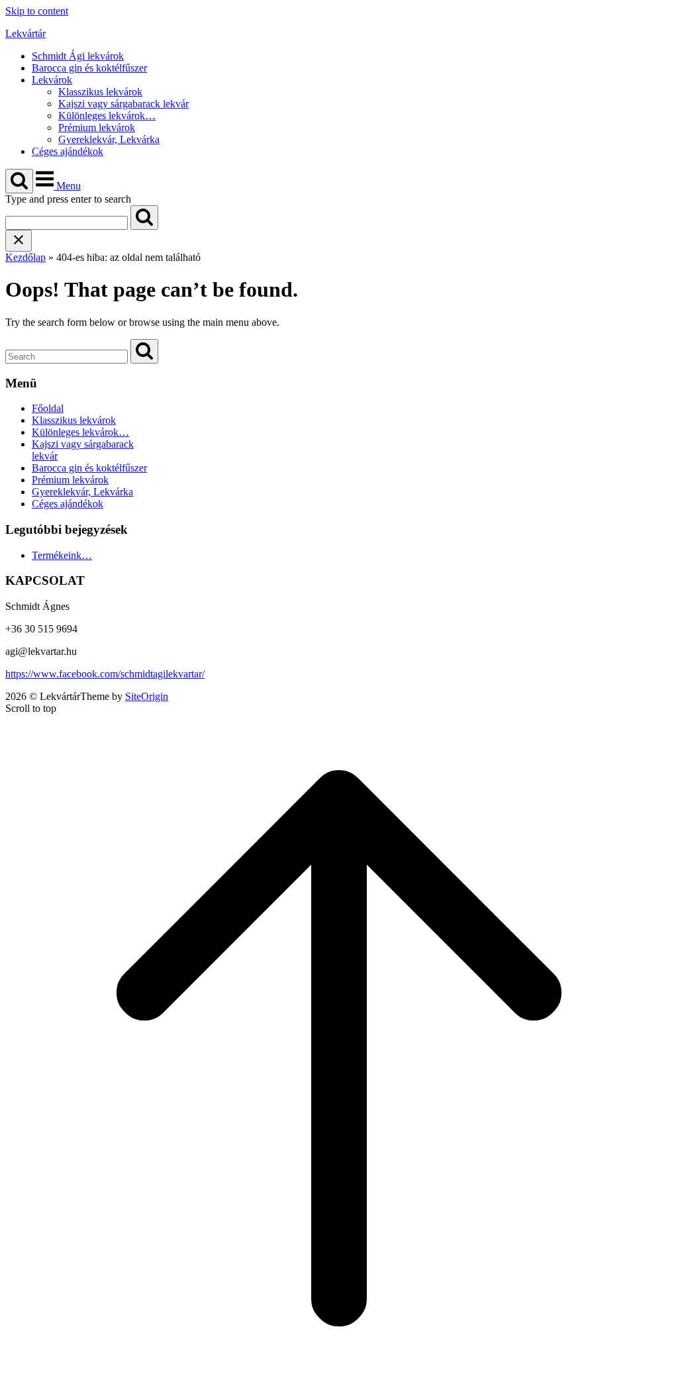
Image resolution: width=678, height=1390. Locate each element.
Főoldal (48, 408)
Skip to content (36, 11)
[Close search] (18, 241)
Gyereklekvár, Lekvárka (109, 139)
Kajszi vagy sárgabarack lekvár (123, 103)
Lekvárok (52, 79)
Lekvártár (25, 33)
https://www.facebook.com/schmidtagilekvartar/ (105, 673)
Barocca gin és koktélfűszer (89, 68)
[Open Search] (19, 181)
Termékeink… (62, 555)
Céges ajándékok (67, 151)
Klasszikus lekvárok (100, 91)
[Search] (144, 217)
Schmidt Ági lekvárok (78, 56)
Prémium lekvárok (96, 127)
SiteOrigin (146, 696)
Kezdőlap (25, 257)
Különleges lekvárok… (107, 115)
